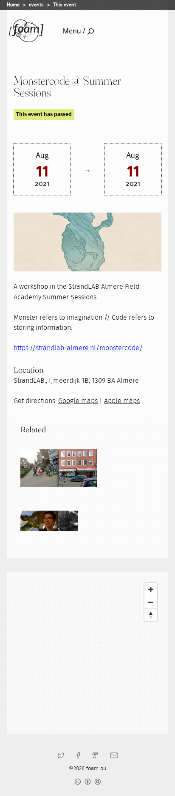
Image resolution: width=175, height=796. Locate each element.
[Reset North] (150, 614)
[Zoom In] (150, 589)
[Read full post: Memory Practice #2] (39, 468)
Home (13, 5)
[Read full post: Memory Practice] (78, 468)
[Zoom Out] (150, 602)
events (36, 5)
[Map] (87, 653)
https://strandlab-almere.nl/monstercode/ (78, 348)
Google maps (78, 401)
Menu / (74, 31)
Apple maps (122, 401)
